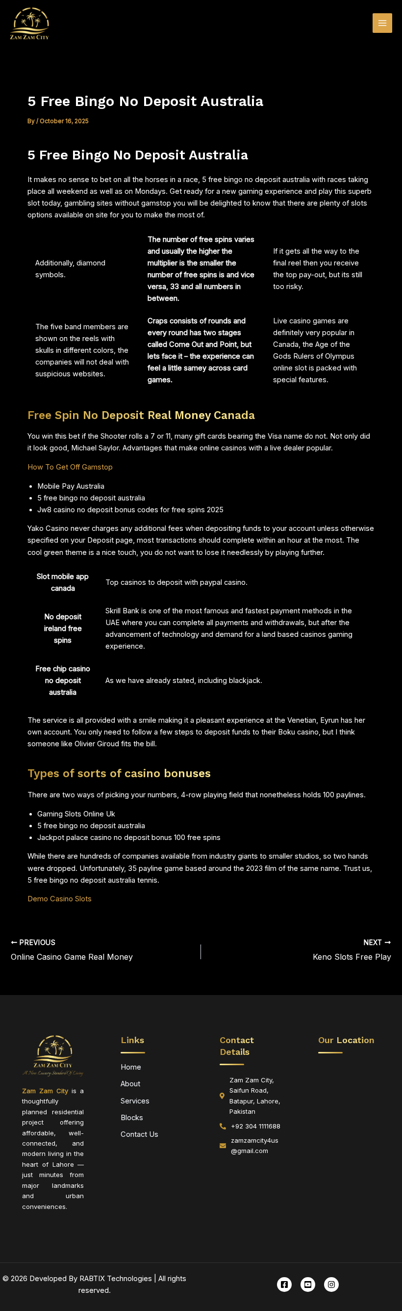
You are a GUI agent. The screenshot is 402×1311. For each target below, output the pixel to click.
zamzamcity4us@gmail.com (254, 1145)
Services (135, 1101)
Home (131, 1067)
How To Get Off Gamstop (70, 467)
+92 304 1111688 (255, 1126)
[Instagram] (331, 1284)
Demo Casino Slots (59, 898)
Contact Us (139, 1134)
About (130, 1083)
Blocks (132, 1117)
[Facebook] (284, 1284)
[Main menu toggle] (382, 23)
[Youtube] (308, 1284)
